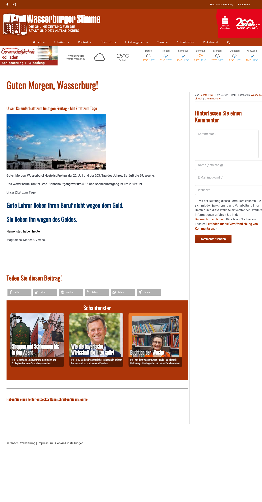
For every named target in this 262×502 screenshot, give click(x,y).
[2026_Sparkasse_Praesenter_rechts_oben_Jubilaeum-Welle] (239, 11)
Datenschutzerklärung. (210, 219)
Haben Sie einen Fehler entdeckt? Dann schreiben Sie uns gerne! (47, 399)
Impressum (45, 443)
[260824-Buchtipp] (155, 315)
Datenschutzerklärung (20, 443)
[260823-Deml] (37, 315)
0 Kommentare (213, 98)
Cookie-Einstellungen (69, 443)
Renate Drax (206, 94)
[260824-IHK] (96, 315)
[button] (228, 42)
